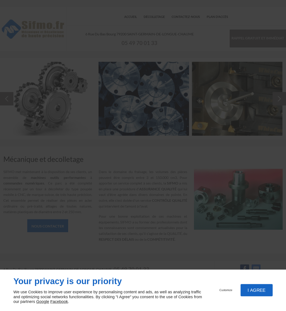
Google (42, 301)
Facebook (59, 301)
